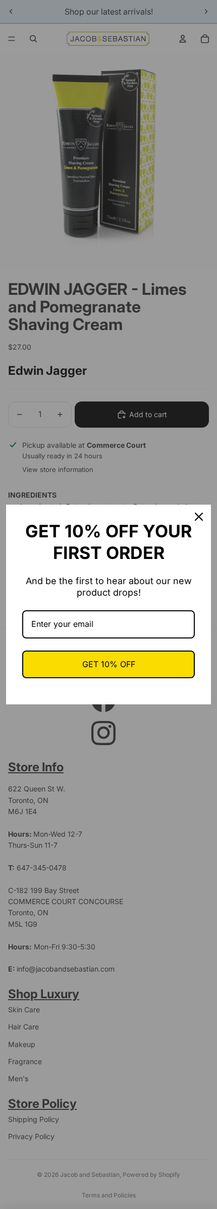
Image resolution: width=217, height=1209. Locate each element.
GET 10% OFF (108, 664)
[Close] (199, 517)
